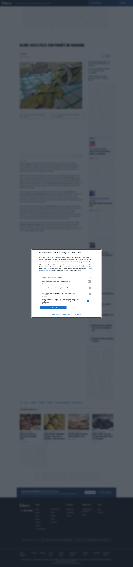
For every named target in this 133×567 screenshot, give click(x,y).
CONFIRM (53, 307)
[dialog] (66, 283)
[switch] (89, 281)
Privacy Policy (77, 314)
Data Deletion (56, 314)
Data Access (66, 314)
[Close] (98, 253)
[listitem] (66, 277)
